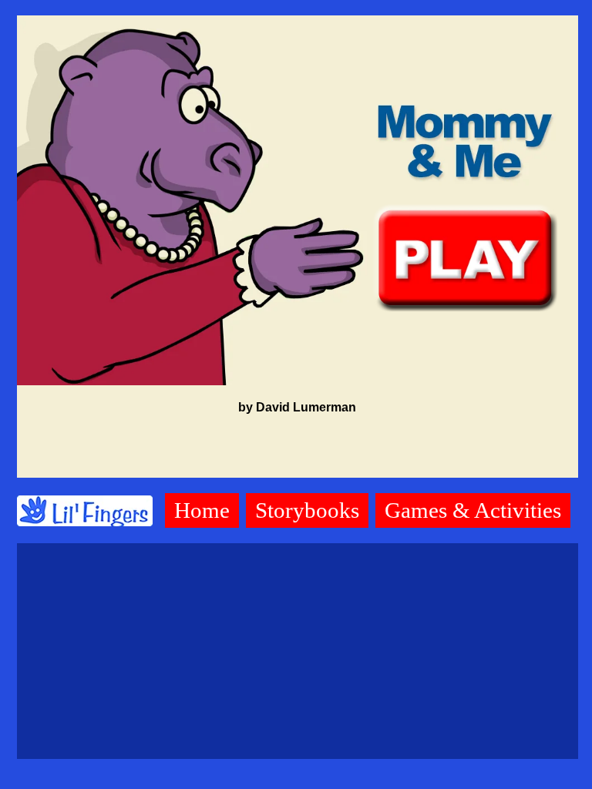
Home (202, 510)
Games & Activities (473, 510)
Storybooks (307, 510)
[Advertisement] (297, 651)
